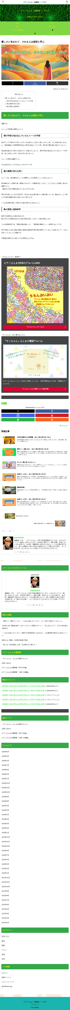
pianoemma (19, 537)
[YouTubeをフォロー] (52, 415)
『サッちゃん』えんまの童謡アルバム (15, 658)
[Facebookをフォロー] (52, 411)
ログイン (5, 973)
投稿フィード (6, 977)
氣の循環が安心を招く (14, 103)
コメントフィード (8, 982)
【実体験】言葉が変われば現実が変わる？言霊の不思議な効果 (22, 686)
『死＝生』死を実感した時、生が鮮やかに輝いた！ (19, 645)
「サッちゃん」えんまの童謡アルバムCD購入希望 (35, 389)
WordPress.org (7, 986)
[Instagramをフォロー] (18, 415)
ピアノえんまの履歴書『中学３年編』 (15, 667)
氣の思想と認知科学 (13, 106)
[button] (57, 83)
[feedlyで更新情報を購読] (18, 419)
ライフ (4, 403)
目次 (16, 94)
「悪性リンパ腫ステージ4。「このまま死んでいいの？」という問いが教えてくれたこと (32, 621)
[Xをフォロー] (18, 411)
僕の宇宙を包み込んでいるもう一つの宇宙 (20, 101)
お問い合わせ (6, 663)
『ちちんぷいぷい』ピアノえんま (35, 326)
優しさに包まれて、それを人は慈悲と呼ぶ (18, 98)
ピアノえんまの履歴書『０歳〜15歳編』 (16, 672)
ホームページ (35, 1004)
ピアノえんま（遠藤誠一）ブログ (35, 2)
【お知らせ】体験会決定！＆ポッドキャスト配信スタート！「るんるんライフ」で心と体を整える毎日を (35, 627)
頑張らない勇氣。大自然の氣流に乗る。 (15, 640)
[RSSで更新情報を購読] (52, 419)
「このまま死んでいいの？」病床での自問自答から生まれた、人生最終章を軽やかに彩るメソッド (35, 634)
